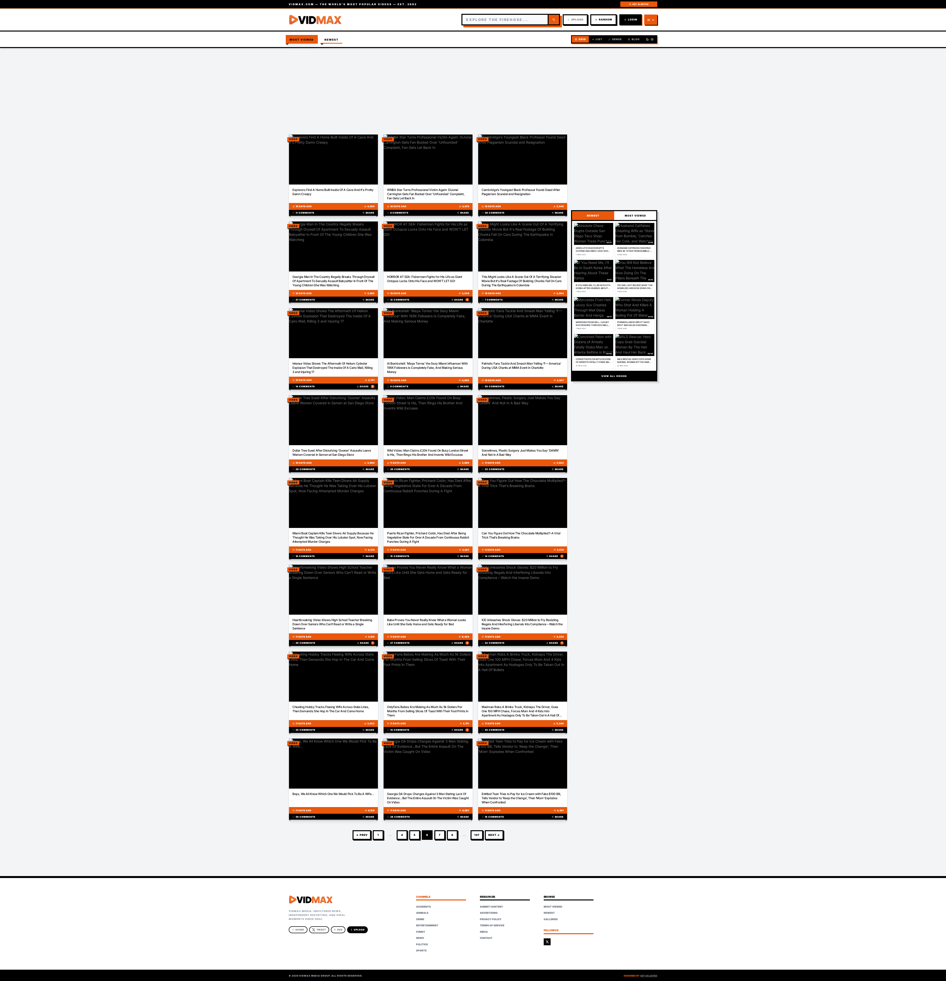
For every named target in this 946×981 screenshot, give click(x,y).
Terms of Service (492, 925)
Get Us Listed (648, 975)
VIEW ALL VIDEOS (614, 376)
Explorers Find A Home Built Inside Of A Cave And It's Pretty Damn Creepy (332, 192)
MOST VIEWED (635, 215)
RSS (338, 929)
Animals (422, 912)
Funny (420, 931)
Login (630, 19)
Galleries (551, 919)
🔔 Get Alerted (638, 4)
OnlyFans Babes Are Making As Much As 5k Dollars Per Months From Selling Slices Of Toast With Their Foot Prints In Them (427, 711)
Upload (575, 19)
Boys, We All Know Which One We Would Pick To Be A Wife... (333, 794)
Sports (421, 950)
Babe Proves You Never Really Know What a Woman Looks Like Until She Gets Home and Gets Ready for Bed (426, 622)
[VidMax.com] (315, 20)
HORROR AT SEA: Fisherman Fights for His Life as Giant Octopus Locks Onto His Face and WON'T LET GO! (424, 279)
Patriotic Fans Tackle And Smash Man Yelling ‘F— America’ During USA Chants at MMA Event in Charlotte (521, 366)
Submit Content (491, 906)
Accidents (423, 906)
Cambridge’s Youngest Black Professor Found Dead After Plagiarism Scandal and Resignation (521, 192)
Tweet (321, 929)
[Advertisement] (473, 87)
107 (476, 835)
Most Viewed (302, 39)
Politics (422, 944)
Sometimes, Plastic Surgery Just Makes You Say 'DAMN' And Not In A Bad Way (520, 453)
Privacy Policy (491, 919)
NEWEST (593, 215)
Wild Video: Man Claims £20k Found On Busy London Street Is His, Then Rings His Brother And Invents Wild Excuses (427, 453)
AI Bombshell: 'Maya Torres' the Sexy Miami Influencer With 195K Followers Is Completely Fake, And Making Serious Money (427, 368)
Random (603, 19)
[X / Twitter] (547, 941)
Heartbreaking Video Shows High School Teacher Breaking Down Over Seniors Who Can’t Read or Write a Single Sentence (332, 624)
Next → (494, 835)
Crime (420, 919)
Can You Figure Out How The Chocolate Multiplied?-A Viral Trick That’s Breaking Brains (521, 535)
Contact (486, 937)
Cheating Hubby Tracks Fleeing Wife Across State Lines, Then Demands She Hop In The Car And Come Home (330, 709)
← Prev (362, 835)
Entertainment (427, 925)
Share (368, 212)
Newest (331, 39)
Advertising (489, 912)
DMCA (484, 931)
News (420, 937)
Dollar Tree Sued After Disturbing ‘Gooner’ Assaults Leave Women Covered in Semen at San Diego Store (331, 453)
